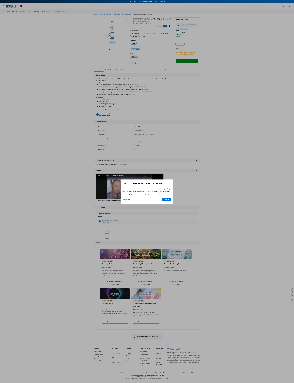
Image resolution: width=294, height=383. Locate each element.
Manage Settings (127, 199)
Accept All (166, 199)
